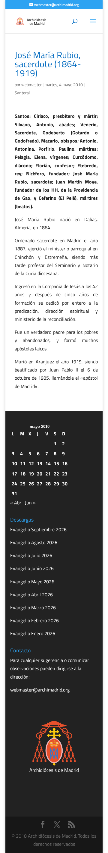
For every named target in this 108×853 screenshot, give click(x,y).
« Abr (15, 502)
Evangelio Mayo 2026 (32, 581)
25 (23, 483)
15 (56, 463)
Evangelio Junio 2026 (32, 568)
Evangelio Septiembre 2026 (38, 529)
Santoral (22, 92)
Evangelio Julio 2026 (31, 555)
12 (31, 463)
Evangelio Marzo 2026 (33, 607)
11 (23, 463)
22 (56, 473)
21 (48, 473)
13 (39, 463)
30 (65, 483)
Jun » (30, 502)
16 (65, 463)
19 (31, 473)
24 (14, 483)
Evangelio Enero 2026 (32, 633)
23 (65, 473)
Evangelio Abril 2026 (31, 594)
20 (39, 473)
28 (48, 483)
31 (14, 493)
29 (56, 483)
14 (48, 463)
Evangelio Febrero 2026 (34, 620)
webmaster (31, 84)
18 (23, 473)
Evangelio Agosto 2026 (33, 542)
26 (31, 483)
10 (14, 463)
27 (39, 483)
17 (14, 473)
